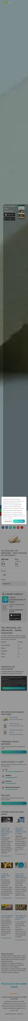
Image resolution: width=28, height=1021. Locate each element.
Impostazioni (8, 521)
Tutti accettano (19, 521)
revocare (12, 512)
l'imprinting (9, 517)
